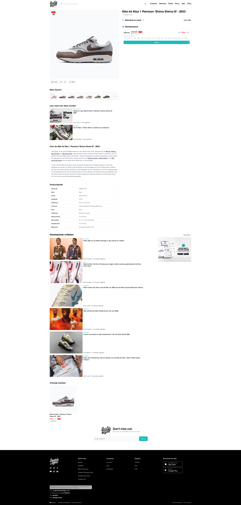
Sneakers (153, 4)
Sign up (143, 438)
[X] (57, 468)
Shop (189, 4)
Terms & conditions (177, 502)
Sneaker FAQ (82, 479)
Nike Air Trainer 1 (111, 151)
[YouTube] (51, 471)
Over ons (109, 462)
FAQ (136, 465)
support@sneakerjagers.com (61, 490)
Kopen (171, 42)
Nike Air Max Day (83, 469)
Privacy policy (187, 502)
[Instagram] (51, 468)
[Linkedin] (57, 471)
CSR (136, 469)
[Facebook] (54, 468)
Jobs (107, 465)
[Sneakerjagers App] (174, 249)
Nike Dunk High (67, 153)
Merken (80, 462)
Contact (137, 462)
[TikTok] (54, 471)
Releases (162, 4)
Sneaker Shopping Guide (85, 472)
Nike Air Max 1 (55, 153)
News (177, 4)
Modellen (81, 465)
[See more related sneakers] (115, 96)
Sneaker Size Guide (84, 476)
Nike (80, 192)
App (183, 4)
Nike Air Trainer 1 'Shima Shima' (97, 158)
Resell (170, 4)
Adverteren (109, 469)
